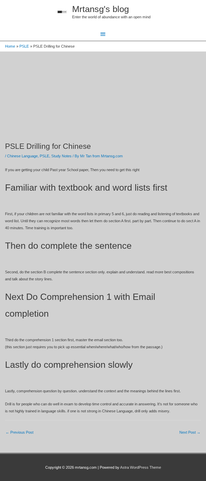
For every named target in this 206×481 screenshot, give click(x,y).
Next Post (189, 432)
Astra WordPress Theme (140, 467)
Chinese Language (22, 156)
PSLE (44, 156)
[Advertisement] (103, 89)
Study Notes (61, 156)
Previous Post (19, 432)
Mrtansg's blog (100, 9)
